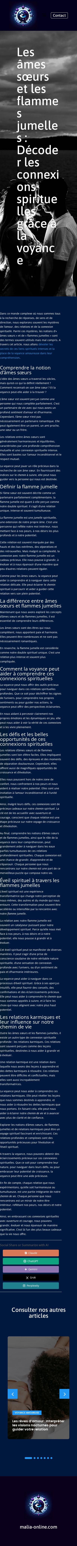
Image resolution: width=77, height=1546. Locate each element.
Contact (59, 15)
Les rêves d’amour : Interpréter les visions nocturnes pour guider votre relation (38, 1425)
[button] (64, 1394)
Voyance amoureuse (27, 1412)
